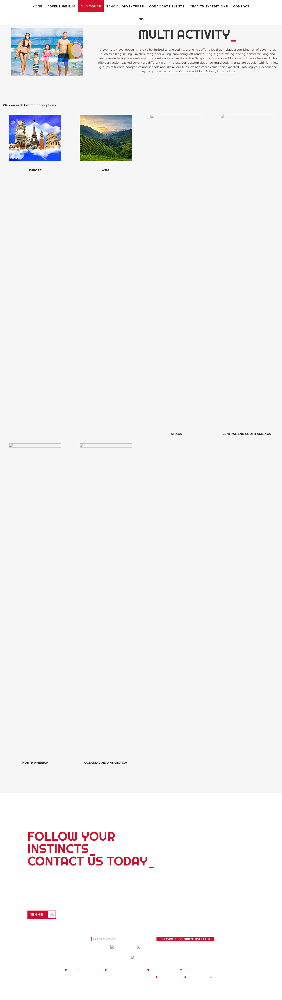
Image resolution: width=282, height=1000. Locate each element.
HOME (57, 970)
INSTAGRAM (225, 977)
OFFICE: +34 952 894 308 (71, 977)
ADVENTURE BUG (85, 970)
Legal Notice (105, 987)
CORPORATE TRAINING (207, 970)
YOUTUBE (198, 977)
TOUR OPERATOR (127, 970)
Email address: (78, 938)
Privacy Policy (128, 987)
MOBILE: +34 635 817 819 (128, 977)
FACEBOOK (171, 977)
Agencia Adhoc (214, 987)
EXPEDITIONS (165, 970)
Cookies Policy (151, 987)
